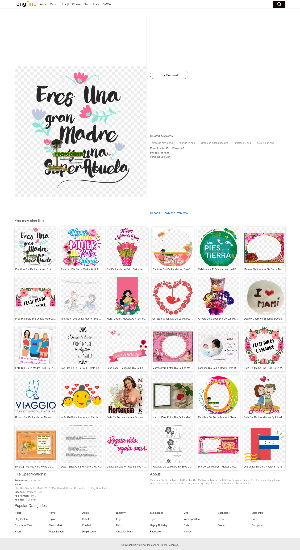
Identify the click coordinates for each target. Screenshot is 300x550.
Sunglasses (156, 512)
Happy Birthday (159, 525)
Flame (52, 512)
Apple (85, 512)
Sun (86, 4)
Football (86, 525)
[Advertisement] (80, 41)
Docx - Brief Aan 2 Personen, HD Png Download (87, 466)
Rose (221, 519)
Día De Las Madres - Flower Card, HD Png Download (227, 466)
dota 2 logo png (265, 142)
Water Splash (56, 531)
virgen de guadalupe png (214, 142)
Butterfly (121, 512)
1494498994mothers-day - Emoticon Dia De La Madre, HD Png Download (101, 417)
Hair (118, 525)
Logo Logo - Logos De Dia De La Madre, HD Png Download (139, 368)
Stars (96, 4)
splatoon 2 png (243, 142)
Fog (118, 519)
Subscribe (257, 512)
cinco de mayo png (162, 142)
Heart (18, 512)
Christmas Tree (23, 525)
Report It (155, 213)
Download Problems (175, 213)
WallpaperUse (192, 519)
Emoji (65, 4)
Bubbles (86, 519)
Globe (221, 525)
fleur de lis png (187, 142)
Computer (257, 525)
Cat (186, 512)
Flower (76, 4)
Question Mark (124, 531)
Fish (186, 525)
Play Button (21, 519)
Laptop (52, 519)
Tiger (153, 519)
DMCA (107, 4)
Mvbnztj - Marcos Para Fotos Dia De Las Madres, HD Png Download (52, 466)
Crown (54, 4)
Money (188, 531)
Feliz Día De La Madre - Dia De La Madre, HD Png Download (49, 368)
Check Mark (55, 525)
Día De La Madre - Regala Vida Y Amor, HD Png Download (139, 466)
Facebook (155, 531)
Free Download (169, 75)
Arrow (43, 4)
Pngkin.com (89, 531)
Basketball (224, 512)
